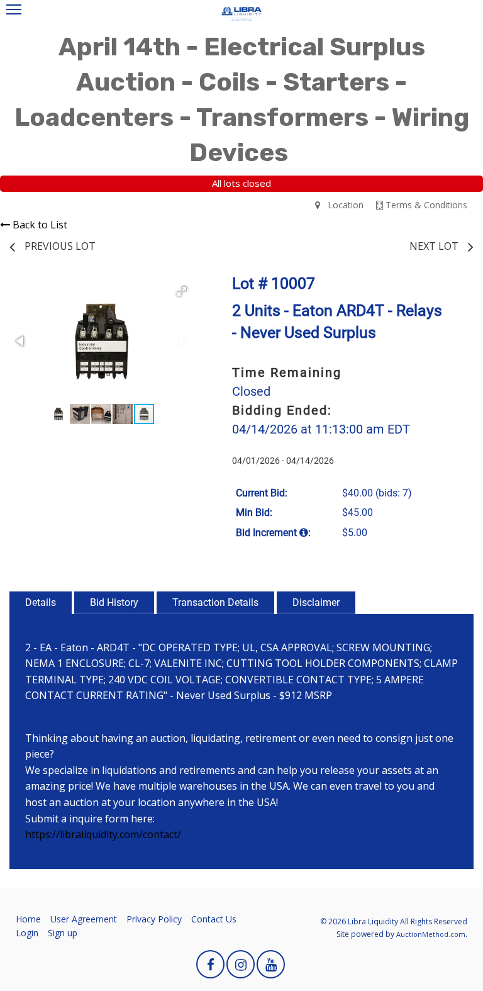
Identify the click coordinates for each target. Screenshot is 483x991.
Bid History (114, 602)
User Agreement (83, 919)
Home (28, 919)
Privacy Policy (154, 919)
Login (27, 933)
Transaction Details (215, 602)
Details (40, 602)
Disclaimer (316, 602)
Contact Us (213, 919)
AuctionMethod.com (430, 934)
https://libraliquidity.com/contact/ (103, 834)
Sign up (62, 933)
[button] (182, 291)
